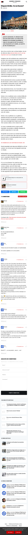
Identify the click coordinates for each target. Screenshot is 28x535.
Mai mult (18, 532)
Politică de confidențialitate (11, 525)
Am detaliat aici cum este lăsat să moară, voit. (13, 142)
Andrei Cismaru (14, 1)
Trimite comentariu (14, 392)
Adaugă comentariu (22, 196)
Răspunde (4, 253)
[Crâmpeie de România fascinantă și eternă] (4, 507)
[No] (26, 531)
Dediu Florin (6, 227)
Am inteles (10, 532)
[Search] (26, 2)
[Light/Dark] (2, 1)
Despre (20, 525)
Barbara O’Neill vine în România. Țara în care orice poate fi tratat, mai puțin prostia (16, 486)
